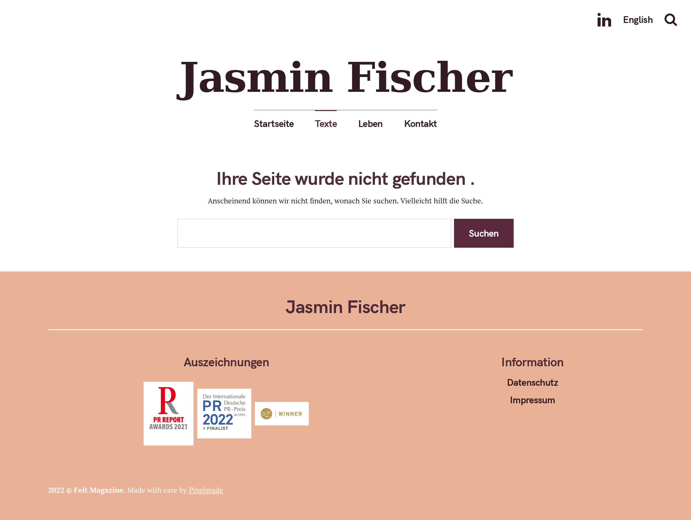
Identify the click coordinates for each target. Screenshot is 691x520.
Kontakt (420, 124)
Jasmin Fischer (345, 77)
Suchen (484, 233)
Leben (370, 124)
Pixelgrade (206, 490)
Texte (326, 124)
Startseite (274, 124)
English (638, 19)
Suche (672, 19)
